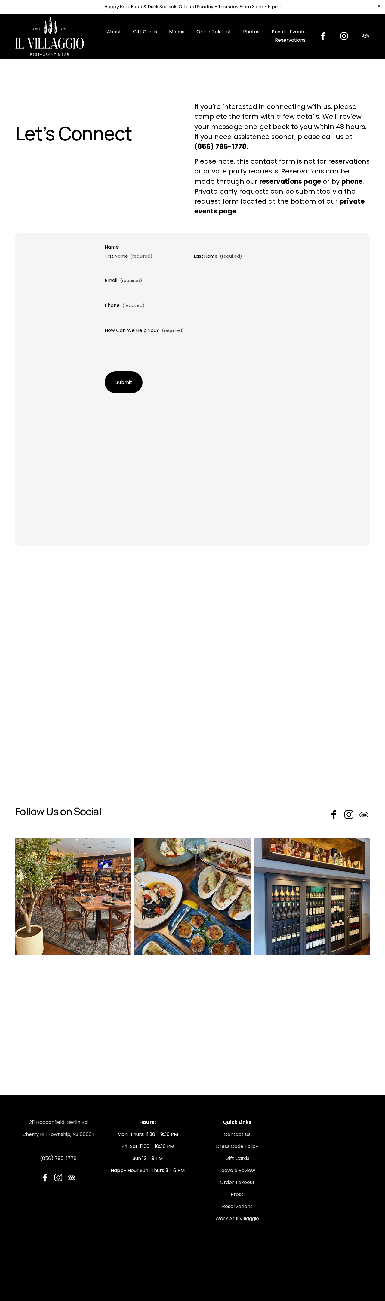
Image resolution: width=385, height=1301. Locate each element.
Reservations (290, 40)
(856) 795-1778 (58, 1158)
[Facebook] (323, 36)
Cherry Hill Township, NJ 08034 (58, 1134)
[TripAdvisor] (365, 36)
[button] (379, 6)
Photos (251, 31)
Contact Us (237, 1134)
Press (237, 1194)
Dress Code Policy (237, 1146)
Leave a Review (237, 1170)
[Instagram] (344, 36)
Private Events (289, 31)
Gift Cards (237, 1158)
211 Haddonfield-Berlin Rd (58, 1122)
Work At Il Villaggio (237, 1218)
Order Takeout (213, 31)
